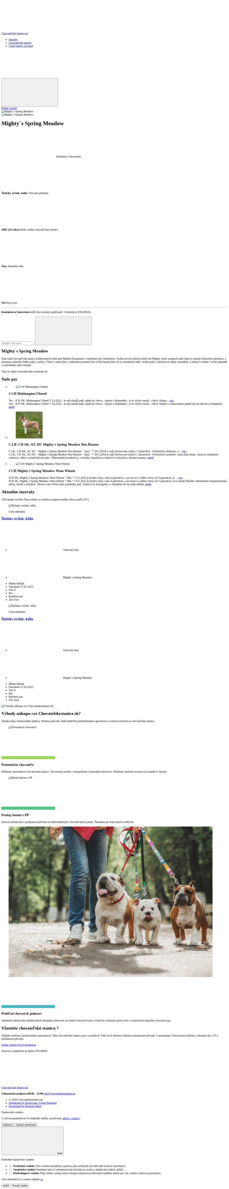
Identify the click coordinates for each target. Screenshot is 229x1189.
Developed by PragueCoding (25, 1106)
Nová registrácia (27, 1044)
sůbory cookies (71, 1118)
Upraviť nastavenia (26, 1124)
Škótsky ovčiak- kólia (17, 518)
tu (41, 1179)
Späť (59, 1153)
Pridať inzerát (9, 108)
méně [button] (12, 407)
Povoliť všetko (20, 1185)
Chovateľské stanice (20, 42)
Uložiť (6, 1185)
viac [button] (171, 400)
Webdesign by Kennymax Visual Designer (33, 1102)
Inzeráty (13, 39)
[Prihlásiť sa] (28, 76)
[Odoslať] (63, 331)
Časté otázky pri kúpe (21, 45)
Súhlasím (8, 1124)
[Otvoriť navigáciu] (29, 92)
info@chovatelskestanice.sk (59, 1093)
